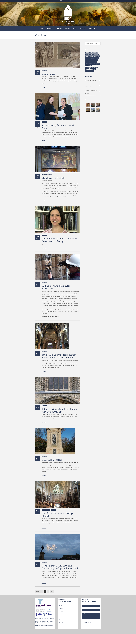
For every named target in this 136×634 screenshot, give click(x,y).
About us (82, 28)
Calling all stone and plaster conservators (56, 287)
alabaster (87, 52)
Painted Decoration (93, 61)
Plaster (86, 63)
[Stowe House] (57, 55)
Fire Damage (92, 58)
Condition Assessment (94, 54)
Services (49, 28)
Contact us (92, 28)
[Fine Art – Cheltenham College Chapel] (57, 494)
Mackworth (95, 60)
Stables (98, 63)
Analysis (43, 509)
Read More (44, 87)
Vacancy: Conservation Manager (90, 81)
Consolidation (96, 56)
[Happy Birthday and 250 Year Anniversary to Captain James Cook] (57, 547)
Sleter (95, 63)
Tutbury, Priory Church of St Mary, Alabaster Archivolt (60, 410)
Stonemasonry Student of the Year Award (59, 126)
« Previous (38, 591)
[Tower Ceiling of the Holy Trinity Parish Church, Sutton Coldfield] (57, 336)
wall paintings (92, 69)
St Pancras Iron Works (89, 67)
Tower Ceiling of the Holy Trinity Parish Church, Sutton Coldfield (59, 356)
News (74, 28)
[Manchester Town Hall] (57, 159)
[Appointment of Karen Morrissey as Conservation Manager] (57, 219)
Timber (96, 67)
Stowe (90, 65)
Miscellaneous (44, 70)
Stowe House (48, 73)
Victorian (87, 69)
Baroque (87, 54)
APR (91, 52)
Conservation (44, 174)
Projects (59, 28)
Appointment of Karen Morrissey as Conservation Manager (60, 240)
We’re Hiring (88, 86)
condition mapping (89, 56)
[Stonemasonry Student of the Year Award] (57, 106)
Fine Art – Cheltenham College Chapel (58, 514)
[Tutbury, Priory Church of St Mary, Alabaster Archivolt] (57, 390)
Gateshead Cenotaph (52, 459)
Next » (52, 591)
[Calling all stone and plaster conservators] (57, 267)
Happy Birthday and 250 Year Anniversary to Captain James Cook (60, 567)
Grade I (97, 58)
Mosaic (86, 61)
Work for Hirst (88, 71)
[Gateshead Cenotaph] (57, 441)
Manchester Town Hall (53, 177)
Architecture (95, 52)
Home (42, 28)
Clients (67, 28)
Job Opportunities (88, 60)
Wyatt (93, 71)
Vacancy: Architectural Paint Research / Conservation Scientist (91, 92)
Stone (86, 65)
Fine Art (86, 58)
